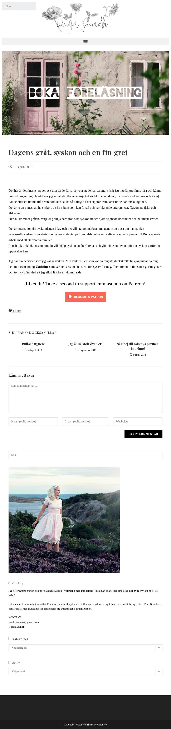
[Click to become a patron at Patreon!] (85, 296)
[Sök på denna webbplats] (85, 454)
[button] (85, 41)
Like (17, 311)
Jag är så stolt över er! (85, 344)
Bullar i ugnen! (33, 344)
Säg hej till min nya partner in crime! (137, 346)
